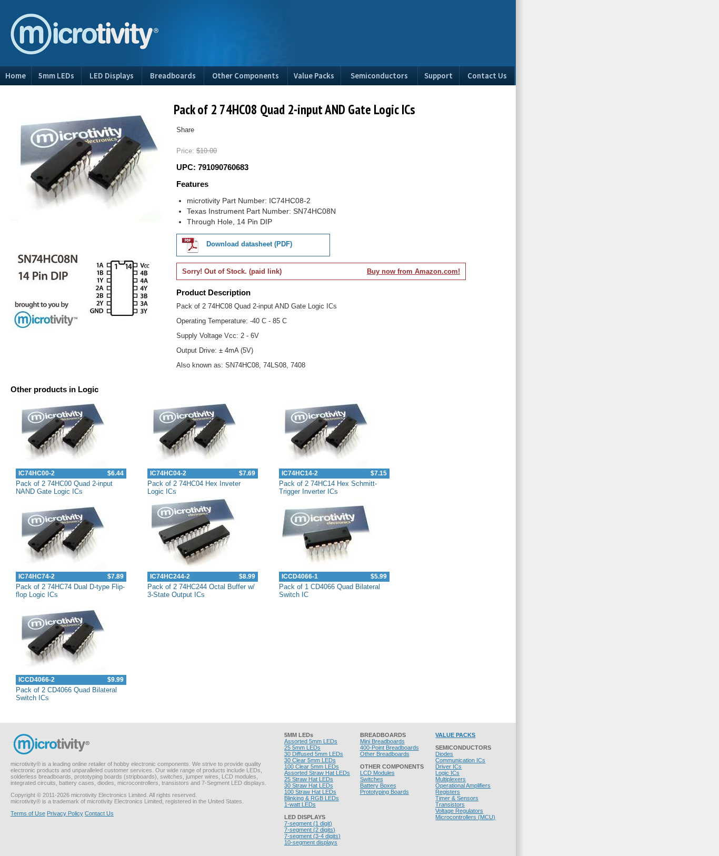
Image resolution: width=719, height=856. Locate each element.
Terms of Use (28, 813)
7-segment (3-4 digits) (312, 836)
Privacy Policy (65, 813)
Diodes (444, 754)
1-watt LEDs (300, 804)
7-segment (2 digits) (309, 830)
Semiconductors (379, 76)
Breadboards (173, 76)
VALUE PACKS (455, 735)
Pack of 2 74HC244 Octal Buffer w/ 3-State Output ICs (201, 591)
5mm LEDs (56, 76)
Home (15, 76)
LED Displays (111, 76)
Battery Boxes (378, 785)
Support (438, 76)
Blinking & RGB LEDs (311, 798)
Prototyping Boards (384, 792)
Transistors (450, 804)
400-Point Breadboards (389, 747)
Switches (371, 779)
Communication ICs (460, 760)
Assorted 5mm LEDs (310, 741)
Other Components (245, 76)
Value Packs (314, 76)
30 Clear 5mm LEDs (310, 760)
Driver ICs (448, 766)
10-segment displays (310, 842)
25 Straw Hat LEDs (308, 779)
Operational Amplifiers (463, 785)
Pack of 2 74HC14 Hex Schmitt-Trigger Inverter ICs (328, 487)
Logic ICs (447, 773)
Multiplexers (450, 779)
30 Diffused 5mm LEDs (313, 754)
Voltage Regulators (459, 811)
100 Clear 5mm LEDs (311, 766)
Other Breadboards (385, 754)
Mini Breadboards (382, 741)
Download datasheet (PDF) (248, 244)
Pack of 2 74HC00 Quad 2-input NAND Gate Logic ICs (64, 487)
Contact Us (487, 76)
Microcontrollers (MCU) (465, 817)
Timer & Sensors (456, 798)
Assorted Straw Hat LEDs (317, 773)
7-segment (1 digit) (308, 823)
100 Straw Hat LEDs (310, 792)
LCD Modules (377, 773)
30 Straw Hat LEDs (308, 785)
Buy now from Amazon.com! (413, 271)
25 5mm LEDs (302, 747)
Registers (447, 792)
